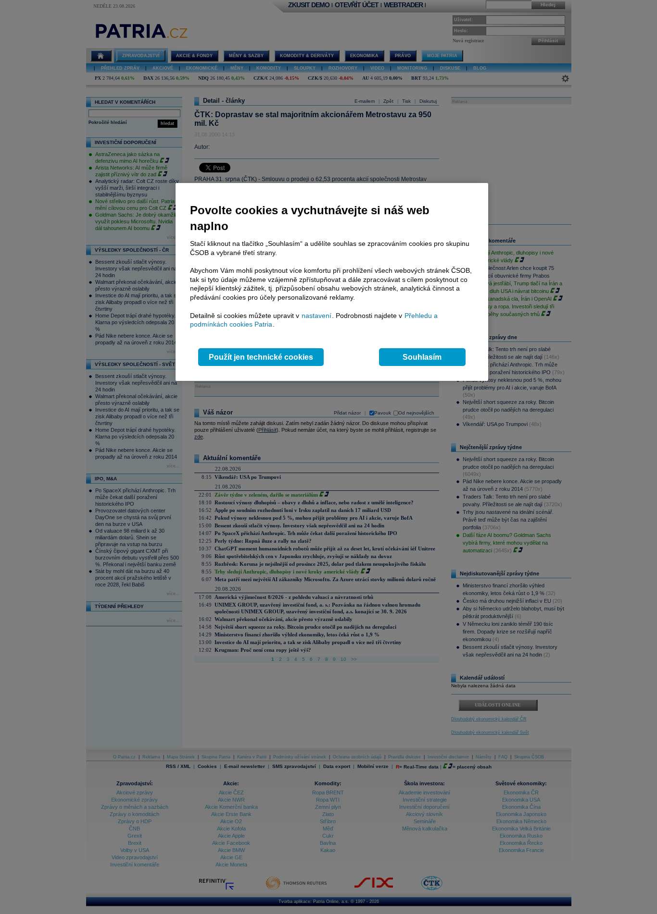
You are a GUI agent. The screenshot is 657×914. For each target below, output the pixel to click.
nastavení (316, 315)
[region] (332, 282)
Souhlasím (422, 357)
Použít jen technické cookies (261, 357)
